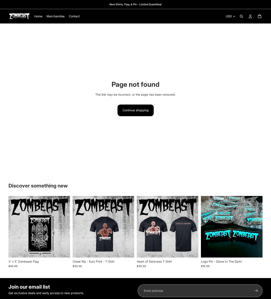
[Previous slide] (14, 226)
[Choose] (127, 251)
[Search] (241, 16)
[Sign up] (256, 290)
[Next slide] (63, 226)
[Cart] (259, 16)
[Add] (63, 251)
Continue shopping (136, 110)
